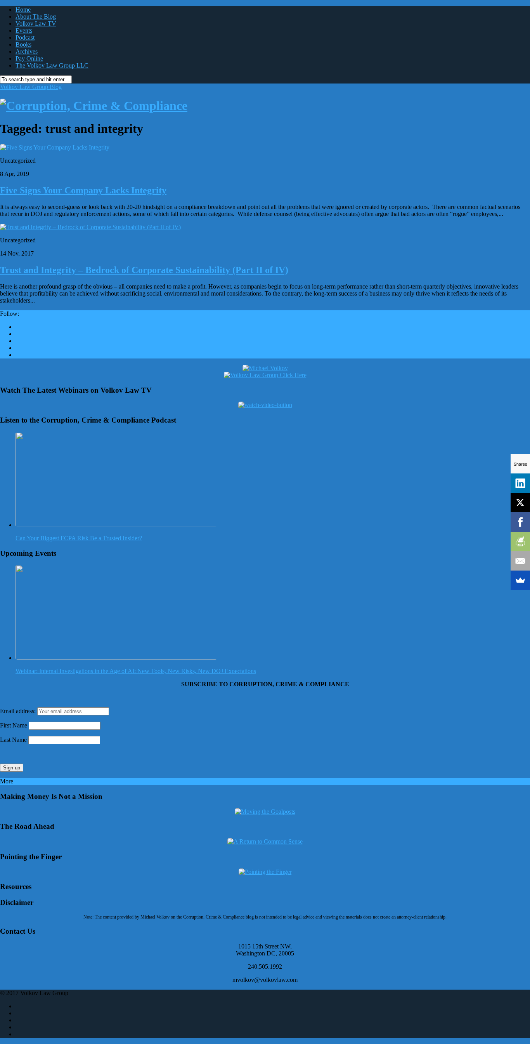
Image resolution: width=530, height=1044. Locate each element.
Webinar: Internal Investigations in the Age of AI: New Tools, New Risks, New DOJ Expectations (136, 671)
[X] (520, 502)
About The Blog (36, 16)
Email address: (18, 711)
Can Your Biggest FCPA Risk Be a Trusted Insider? (79, 538)
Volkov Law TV (36, 23)
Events (24, 30)
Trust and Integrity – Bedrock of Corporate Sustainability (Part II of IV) (144, 270)
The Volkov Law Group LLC (52, 65)
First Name (13, 725)
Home (23, 9)
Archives (27, 51)
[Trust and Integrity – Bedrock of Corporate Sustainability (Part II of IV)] (90, 227)
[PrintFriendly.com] (520, 541)
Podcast (25, 37)
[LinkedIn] (520, 483)
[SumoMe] (520, 580)
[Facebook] (520, 522)
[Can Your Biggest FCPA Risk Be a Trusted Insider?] (116, 525)
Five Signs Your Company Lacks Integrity (83, 190)
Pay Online (29, 58)
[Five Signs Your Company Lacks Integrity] (54, 147)
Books (23, 44)
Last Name (13, 739)
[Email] (520, 561)
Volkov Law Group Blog (31, 87)
